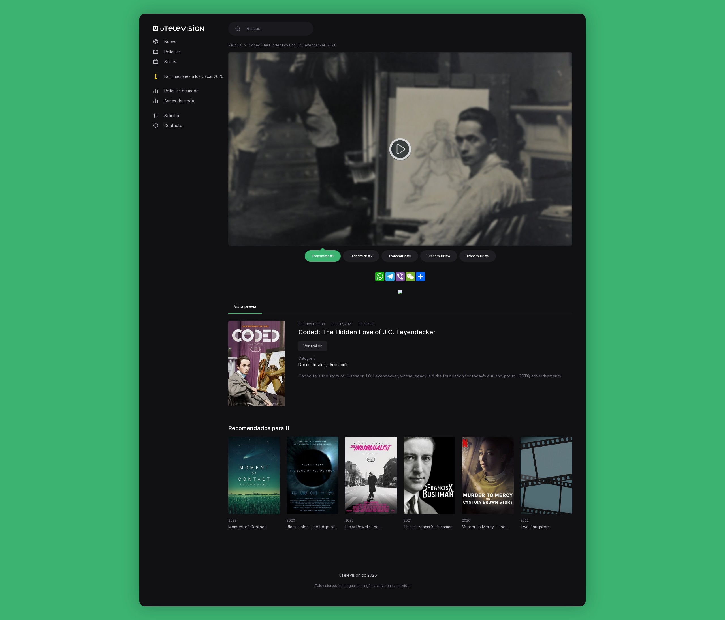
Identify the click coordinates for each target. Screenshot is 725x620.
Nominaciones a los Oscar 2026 (193, 76)
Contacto (173, 125)
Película (234, 45)
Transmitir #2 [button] (361, 256)
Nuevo (170, 41)
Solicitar (172, 115)
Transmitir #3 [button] (399, 256)
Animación (339, 364)
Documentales (312, 364)
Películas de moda (181, 90)
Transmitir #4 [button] (438, 256)
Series (170, 61)
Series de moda (179, 100)
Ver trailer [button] (312, 346)
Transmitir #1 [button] (323, 256)
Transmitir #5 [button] (477, 256)
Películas (172, 51)
